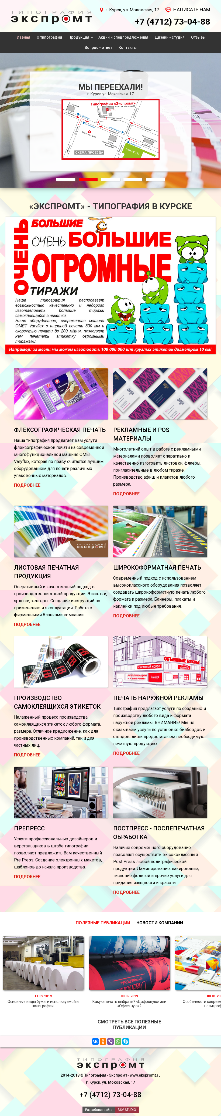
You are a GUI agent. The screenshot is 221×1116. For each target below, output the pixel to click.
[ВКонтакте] (95, 1041)
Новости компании (159, 922)
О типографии (49, 37)
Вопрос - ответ (98, 47)
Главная (22, 37)
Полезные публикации (103, 922)
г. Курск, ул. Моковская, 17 (132, 9)
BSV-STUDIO (127, 1110)
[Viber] (110, 1041)
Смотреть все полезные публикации (129, 1024)
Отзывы (198, 37)
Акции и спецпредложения (123, 37)
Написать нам (191, 9)
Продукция (78, 37)
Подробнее (27, 485)
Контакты (128, 47)
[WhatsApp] (118, 1041)
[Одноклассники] (103, 1041)
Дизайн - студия (170, 37)
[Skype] (125, 1041)
